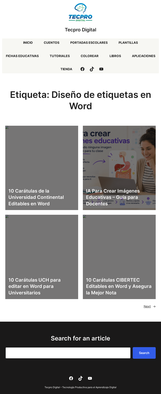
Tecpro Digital (80, 30)
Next (150, 306)
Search (144, 353)
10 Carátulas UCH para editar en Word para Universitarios (34, 286)
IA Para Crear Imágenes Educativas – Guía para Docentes (113, 197)
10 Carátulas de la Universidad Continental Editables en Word (36, 197)
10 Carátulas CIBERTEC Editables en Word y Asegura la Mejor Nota (119, 286)
